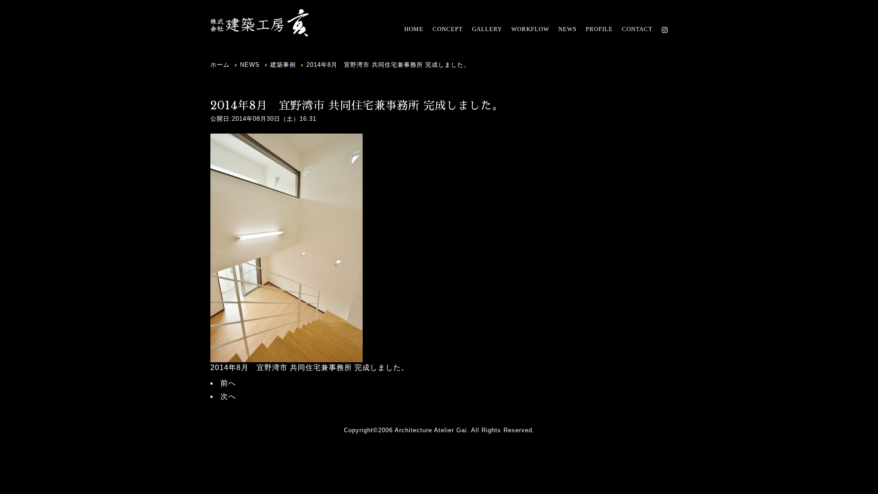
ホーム (220, 64)
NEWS (567, 29)
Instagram (665, 30)
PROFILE (599, 29)
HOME (413, 29)
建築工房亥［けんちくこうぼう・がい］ (260, 23)
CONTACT (637, 29)
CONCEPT (448, 29)
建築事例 (283, 64)
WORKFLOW (530, 29)
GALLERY (487, 29)
